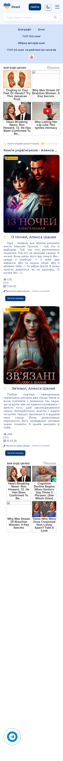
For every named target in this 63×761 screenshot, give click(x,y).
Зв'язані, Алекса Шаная (33, 388)
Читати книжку (15, 298)
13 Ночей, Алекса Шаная (33, 237)
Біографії (24, 29)
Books (17, 7)
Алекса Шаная (41, 291)
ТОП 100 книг (31, 36)
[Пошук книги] (55, 17)
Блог (41, 29)
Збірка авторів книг (31, 43)
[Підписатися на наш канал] (31, 57)
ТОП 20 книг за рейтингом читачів (31, 49)
